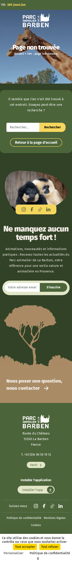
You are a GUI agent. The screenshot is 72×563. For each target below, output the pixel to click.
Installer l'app (33, 490)
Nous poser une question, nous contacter (34, 384)
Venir (34, 465)
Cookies (36, 525)
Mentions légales (55, 518)
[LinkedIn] (48, 209)
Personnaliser (13, 553)
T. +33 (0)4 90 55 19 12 (36, 454)
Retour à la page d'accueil (36, 142)
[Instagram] (23, 209)
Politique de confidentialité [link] (50, 553)
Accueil (19, 53)
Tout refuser (49, 547)
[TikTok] (40, 209)
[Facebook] (31, 209)
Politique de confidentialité (24, 518)
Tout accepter (25, 547)
